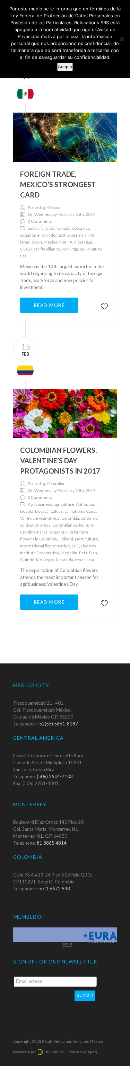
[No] (121, 39)
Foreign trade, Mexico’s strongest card (58, 184)
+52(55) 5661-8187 (57, 723)
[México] (23, 93)
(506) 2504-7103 (55, 776)
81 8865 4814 (52, 843)
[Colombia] (23, 369)
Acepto (65, 66)
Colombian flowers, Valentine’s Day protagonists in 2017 (60, 460)
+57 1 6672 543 (53, 888)
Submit (85, 995)
